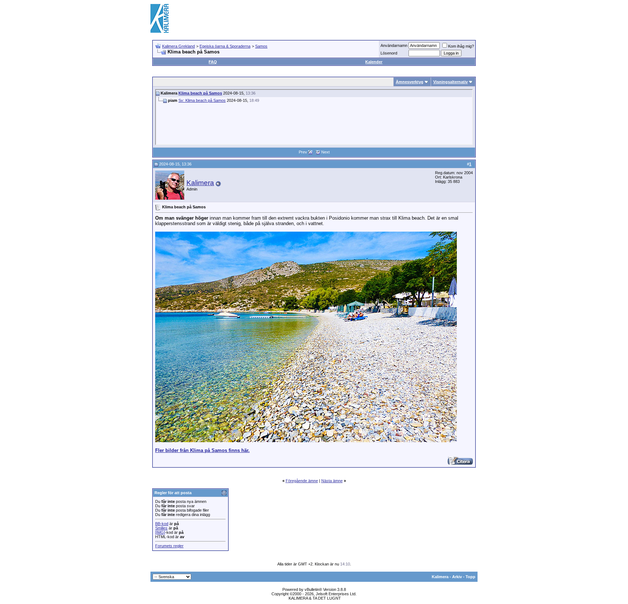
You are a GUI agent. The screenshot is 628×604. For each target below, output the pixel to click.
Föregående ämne (302, 481)
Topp (470, 577)
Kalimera (200, 183)
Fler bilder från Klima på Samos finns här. (202, 450)
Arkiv (457, 577)
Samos (261, 46)
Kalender (373, 62)
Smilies (161, 528)
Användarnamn (394, 45)
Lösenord (389, 53)
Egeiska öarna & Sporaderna (225, 46)
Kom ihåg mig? (461, 46)
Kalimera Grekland (178, 46)
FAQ (213, 62)
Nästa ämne (332, 481)
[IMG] (160, 532)
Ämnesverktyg (409, 82)
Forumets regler (169, 546)
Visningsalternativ (450, 82)
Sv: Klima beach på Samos (202, 100)
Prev (303, 152)
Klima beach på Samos (200, 93)
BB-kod (161, 523)
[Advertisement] (345, 18)
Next (325, 152)
